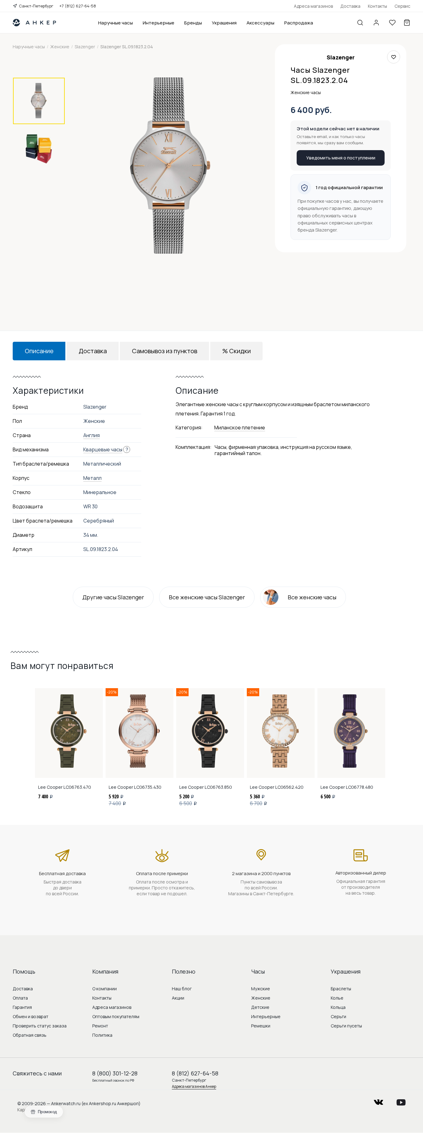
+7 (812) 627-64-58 (77, 6)
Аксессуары (260, 23)
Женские (260, 998)
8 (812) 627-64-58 (195, 1073)
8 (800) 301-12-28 (114, 1073)
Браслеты (341, 989)
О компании (104, 989)
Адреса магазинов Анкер (194, 1086)
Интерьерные (158, 23)
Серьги (338, 1016)
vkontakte (378, 1100)
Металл (92, 478)
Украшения (224, 23)
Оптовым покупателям (115, 1016)
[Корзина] (406, 23)
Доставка (350, 6)
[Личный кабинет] (376, 23)
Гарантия (22, 1007)
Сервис (402, 6)
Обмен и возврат (30, 1016)
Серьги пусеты (346, 1026)
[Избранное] (392, 23)
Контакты (377, 6)
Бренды (193, 23)
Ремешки (260, 1026)
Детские (260, 1007)
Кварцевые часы (102, 449)
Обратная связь (29, 1035)
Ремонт (100, 1026)
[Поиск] (360, 23)
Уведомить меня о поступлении (340, 158)
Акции (178, 998)
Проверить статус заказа (40, 1026)
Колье (337, 998)
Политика (102, 1035)
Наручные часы (115, 23)
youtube (401, 1100)
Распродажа (298, 23)
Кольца (338, 1007)
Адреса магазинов (313, 6)
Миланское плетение (239, 427)
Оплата (20, 998)
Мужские (260, 989)
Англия (91, 435)
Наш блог (182, 989)
